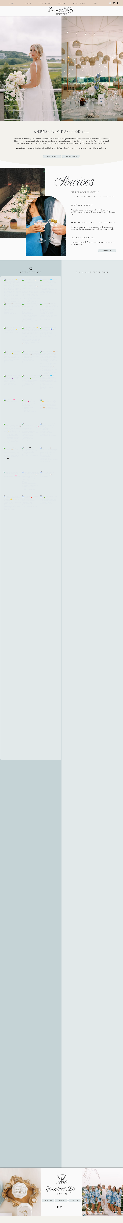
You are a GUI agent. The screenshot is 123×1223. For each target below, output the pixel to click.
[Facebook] (117, 3)
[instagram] (114, 3)
